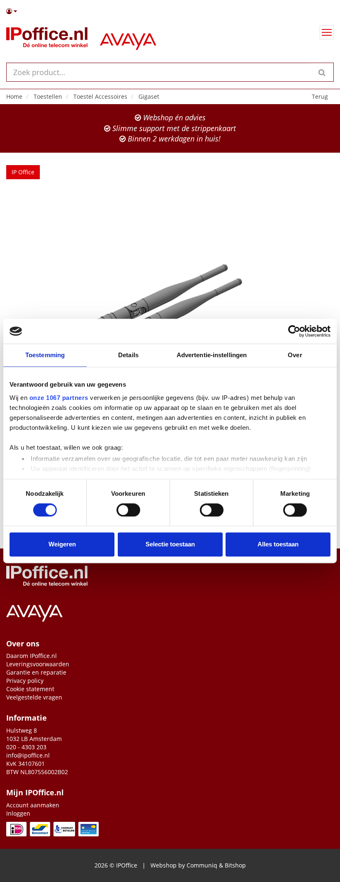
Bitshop (235, 865)
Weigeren (62, 544)
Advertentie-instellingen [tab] (212, 354)
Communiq (202, 865)
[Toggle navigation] (327, 32)
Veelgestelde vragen (34, 697)
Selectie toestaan (170, 544)
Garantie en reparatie (36, 672)
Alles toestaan (278, 544)
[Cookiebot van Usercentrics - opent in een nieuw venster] (294, 331)
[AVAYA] (128, 39)
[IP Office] (46, 39)
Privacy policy (25, 681)
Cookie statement (30, 689)
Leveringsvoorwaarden (37, 664)
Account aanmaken (32, 805)
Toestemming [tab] (45, 354)
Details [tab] (128, 354)
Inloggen (18, 813)
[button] (170, 11)
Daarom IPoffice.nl (31, 656)
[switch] (128, 510)
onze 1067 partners (58, 397)
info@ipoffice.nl (28, 755)
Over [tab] (295, 354)
